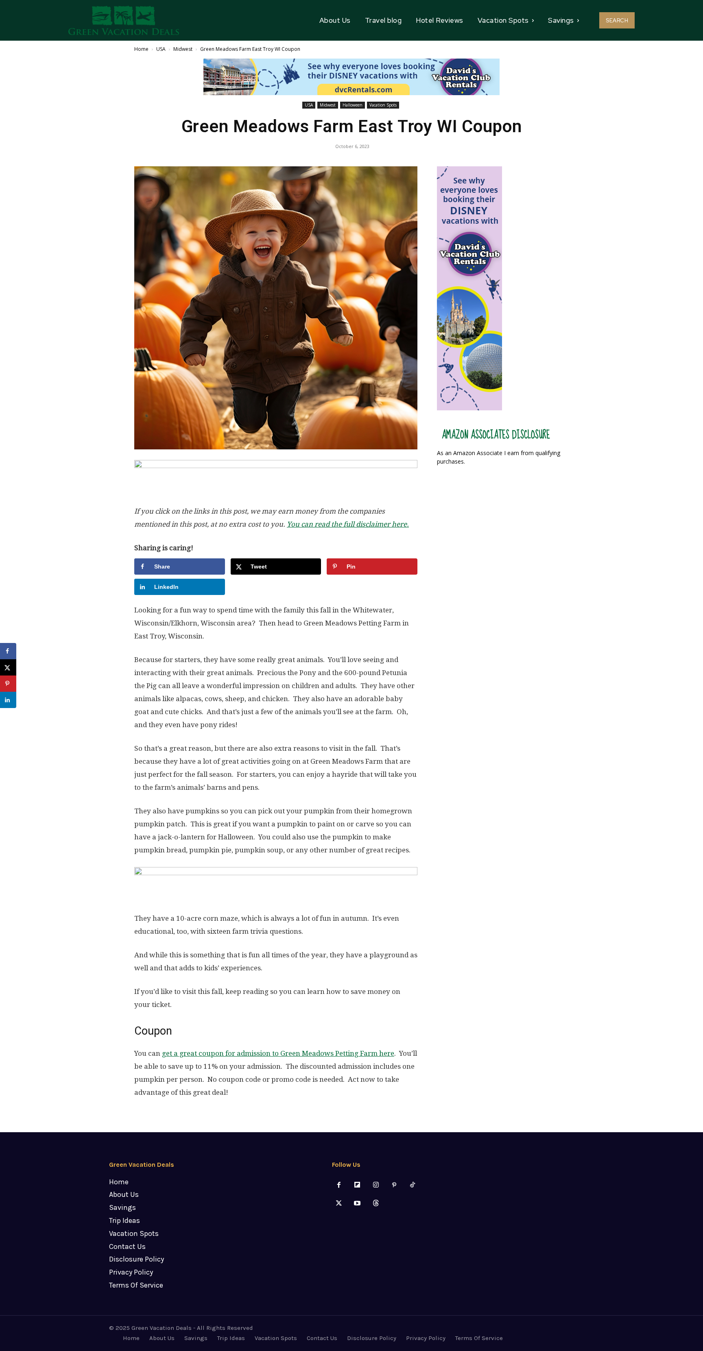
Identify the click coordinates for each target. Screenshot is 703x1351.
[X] (339, 1203)
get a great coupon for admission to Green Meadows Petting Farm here (278, 1053)
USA (161, 49)
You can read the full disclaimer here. (348, 524)
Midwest (182, 49)
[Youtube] (357, 1203)
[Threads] (376, 1203)
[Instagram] (376, 1185)
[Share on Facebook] (8, 651)
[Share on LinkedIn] (8, 700)
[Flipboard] (357, 1185)
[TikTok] (412, 1185)
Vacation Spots (383, 105)
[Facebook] (339, 1185)
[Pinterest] (394, 1185)
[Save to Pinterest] (8, 684)
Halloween (352, 105)
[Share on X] (8, 667)
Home (141, 49)
